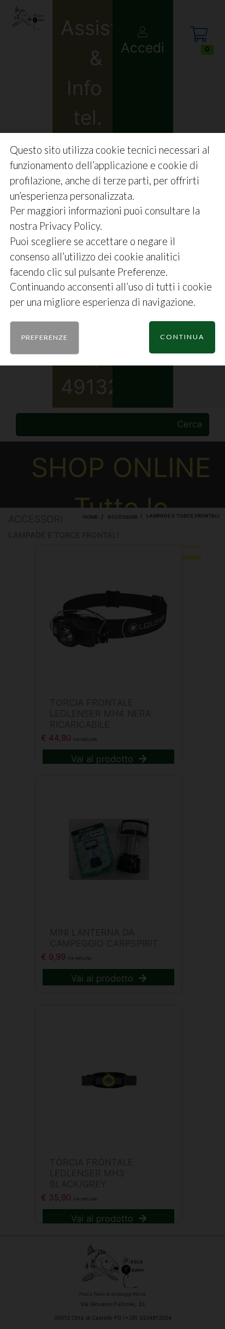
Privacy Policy (69, 226)
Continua (182, 337)
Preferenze (44, 337)
